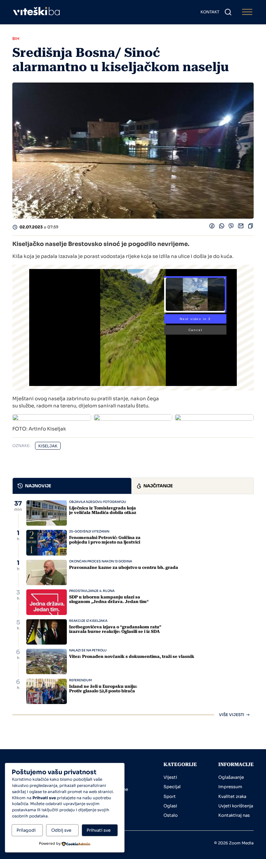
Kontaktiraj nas (234, 815)
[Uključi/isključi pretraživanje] (228, 12)
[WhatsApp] (222, 227)
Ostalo (170, 815)
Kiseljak (47, 445)
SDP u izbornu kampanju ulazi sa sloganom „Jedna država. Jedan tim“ (109, 599)
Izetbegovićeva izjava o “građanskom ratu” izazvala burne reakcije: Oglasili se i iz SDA (115, 629)
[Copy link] (251, 227)
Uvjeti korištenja (235, 806)
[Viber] (231, 227)
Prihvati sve (99, 830)
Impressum (230, 786)
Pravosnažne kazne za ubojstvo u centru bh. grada (123, 567)
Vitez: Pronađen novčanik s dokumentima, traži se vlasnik (131, 656)
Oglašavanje (231, 777)
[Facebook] (212, 227)
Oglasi (170, 806)
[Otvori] (247, 12)
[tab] (72, 486)
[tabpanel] (132, 608)
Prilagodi (26, 830)
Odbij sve (61, 830)
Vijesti (170, 777)
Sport (169, 796)
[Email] (241, 227)
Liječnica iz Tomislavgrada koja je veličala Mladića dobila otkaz (102, 510)
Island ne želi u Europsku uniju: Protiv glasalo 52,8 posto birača (103, 688)
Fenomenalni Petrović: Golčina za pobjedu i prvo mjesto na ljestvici (104, 540)
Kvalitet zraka (232, 796)
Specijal (172, 786)
